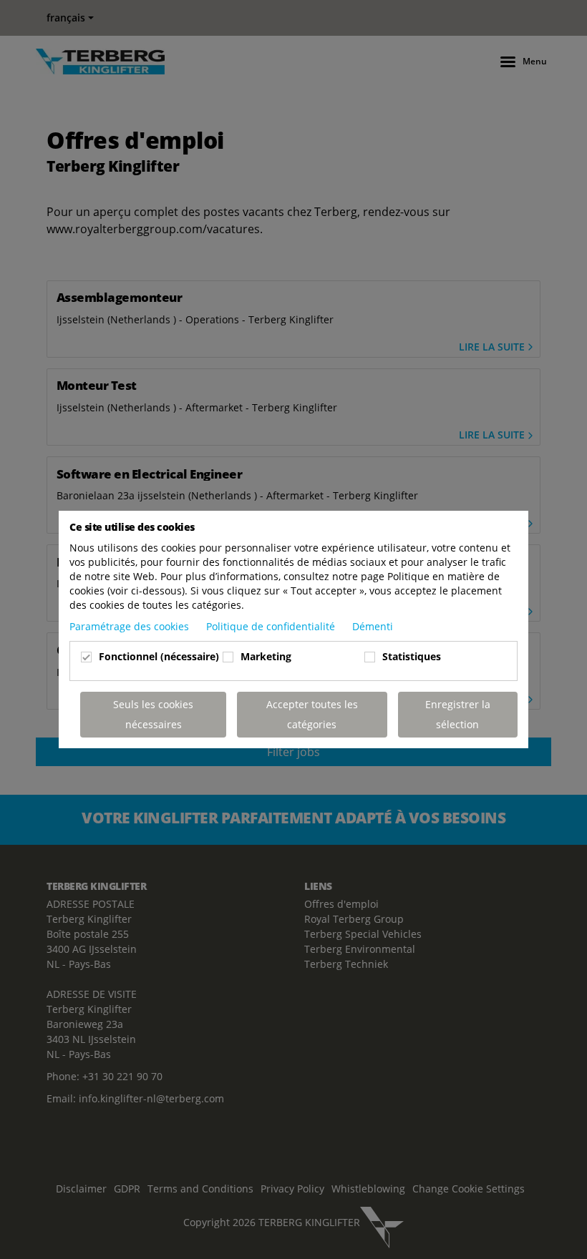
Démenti (372, 626)
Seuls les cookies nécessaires (153, 714)
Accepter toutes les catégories (312, 714)
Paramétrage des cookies (130, 626)
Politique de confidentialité (272, 626)
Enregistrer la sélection (457, 714)
